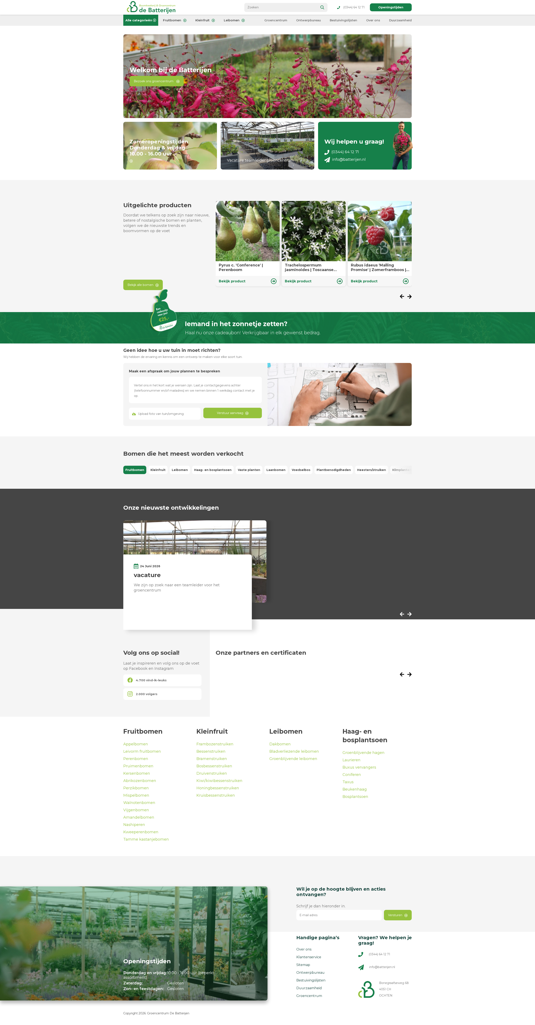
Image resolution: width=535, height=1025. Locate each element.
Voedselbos (301, 470)
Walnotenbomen (139, 802)
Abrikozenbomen (139, 780)
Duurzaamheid (400, 20)
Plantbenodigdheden (334, 470)
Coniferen (352, 774)
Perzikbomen (136, 788)
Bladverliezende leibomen (294, 751)
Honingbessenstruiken (217, 788)
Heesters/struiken (371, 470)
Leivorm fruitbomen (142, 751)
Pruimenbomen (138, 766)
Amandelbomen (138, 817)
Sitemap (303, 965)
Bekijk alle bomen (140, 285)
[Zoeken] (322, 7)
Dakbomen (280, 744)
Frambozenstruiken (214, 744)
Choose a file (164, 414)
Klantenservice (308, 957)
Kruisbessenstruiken (215, 795)
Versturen (395, 915)
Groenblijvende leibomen (293, 758)
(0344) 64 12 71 (354, 7)
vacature (147, 575)
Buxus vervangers (359, 767)
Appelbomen (135, 744)
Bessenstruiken (210, 751)
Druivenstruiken (211, 773)
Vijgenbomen (136, 810)
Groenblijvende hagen (364, 752)
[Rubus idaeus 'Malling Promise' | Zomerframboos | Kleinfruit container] (380, 243)
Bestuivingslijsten (343, 20)
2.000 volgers (146, 694)
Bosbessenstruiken (214, 766)
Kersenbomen (136, 773)
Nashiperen (134, 824)
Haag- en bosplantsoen (213, 470)
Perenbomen (135, 758)
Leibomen (231, 20)
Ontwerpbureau (308, 20)
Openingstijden (390, 7)
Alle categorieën (138, 20)
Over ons (373, 20)
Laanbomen (275, 470)
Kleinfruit (202, 20)
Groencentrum (275, 20)
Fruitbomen (172, 20)
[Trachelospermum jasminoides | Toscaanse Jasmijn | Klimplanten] (314, 243)
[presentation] (403, 297)
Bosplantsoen (355, 796)
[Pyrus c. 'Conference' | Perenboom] (248, 243)
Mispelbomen (136, 795)
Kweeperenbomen (140, 832)
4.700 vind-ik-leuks (151, 680)
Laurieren (351, 760)
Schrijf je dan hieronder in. (320, 906)
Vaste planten (249, 470)
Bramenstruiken (211, 758)
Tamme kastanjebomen (146, 839)
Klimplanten (401, 470)
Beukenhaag (355, 789)
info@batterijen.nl (349, 159)
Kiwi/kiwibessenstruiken (219, 780)
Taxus (348, 782)
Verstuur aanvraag (230, 413)
